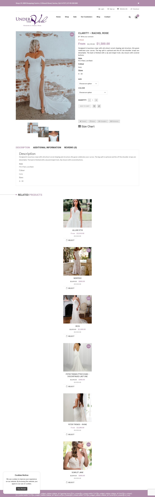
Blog (98, 17)
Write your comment (87, 36)
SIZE (80, 79)
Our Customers (86, 17)
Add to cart (85, 106)
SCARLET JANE (77, 472)
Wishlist (123, 9)
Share (93, 121)
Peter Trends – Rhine (77, 424)
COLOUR (81, 88)
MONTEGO (78, 278)
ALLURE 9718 (77, 230)
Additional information (47, 147)
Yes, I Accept (21, 489)
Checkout (136, 9)
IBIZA (77, 326)
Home (58, 17)
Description (23, 147)
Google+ (103, 121)
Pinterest (115, 121)
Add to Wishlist (94, 106)
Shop (67, 17)
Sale (75, 17)
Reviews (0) (70, 147)
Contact (107, 17)
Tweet (83, 121)
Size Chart (87, 126)
